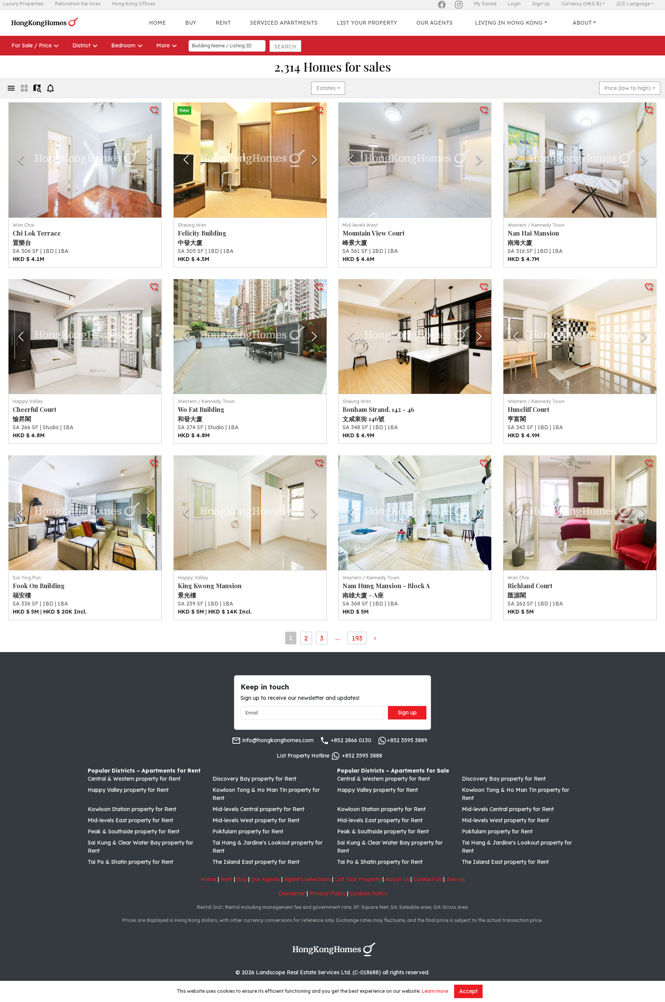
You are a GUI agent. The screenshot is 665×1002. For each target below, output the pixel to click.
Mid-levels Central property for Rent (258, 809)
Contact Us (427, 879)
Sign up (407, 712)
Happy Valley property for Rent (128, 789)
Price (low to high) (627, 88)
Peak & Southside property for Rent (133, 831)
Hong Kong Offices (133, 4)
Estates (326, 88)
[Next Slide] (149, 159)
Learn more (435, 991)
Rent (223, 22)
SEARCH (285, 46)
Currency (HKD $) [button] (581, 4)
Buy (190, 22)
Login (514, 4)
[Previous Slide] (20, 159)
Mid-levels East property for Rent (130, 820)
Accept (468, 991)
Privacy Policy (327, 893)
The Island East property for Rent (255, 861)
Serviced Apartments (283, 22)
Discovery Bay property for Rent (254, 778)
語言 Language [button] (633, 4)
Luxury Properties (23, 4)
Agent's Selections (307, 879)
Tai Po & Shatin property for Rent (130, 861)
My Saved (485, 4)
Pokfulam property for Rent (247, 831)
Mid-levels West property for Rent (255, 820)
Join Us (455, 879)
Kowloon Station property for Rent (132, 809)
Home (157, 22)
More (163, 45)
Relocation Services (77, 4)
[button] (85, 159)
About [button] (582, 22)
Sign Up (541, 4)
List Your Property (367, 22)
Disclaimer (291, 893)
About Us (397, 879)
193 (357, 638)
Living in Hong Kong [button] (509, 22)
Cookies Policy (368, 893)
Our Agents (434, 22)
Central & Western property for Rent (134, 778)
